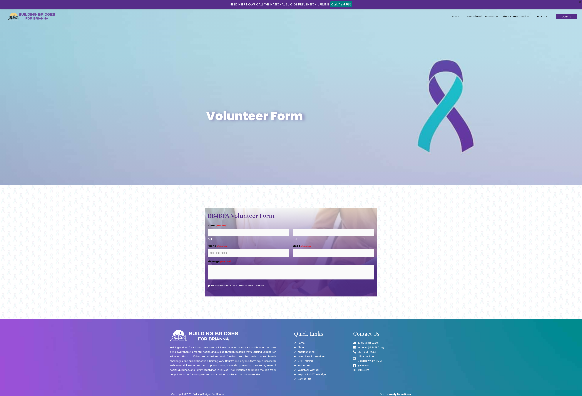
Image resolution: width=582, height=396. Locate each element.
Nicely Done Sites (399, 394)
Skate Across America (516, 16)
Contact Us (540, 16)
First (210, 239)
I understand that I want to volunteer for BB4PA (238, 285)
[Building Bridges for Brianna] (31, 16)
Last (295, 239)
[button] (566, 16)
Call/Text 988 (341, 4)
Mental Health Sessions (481, 16)
